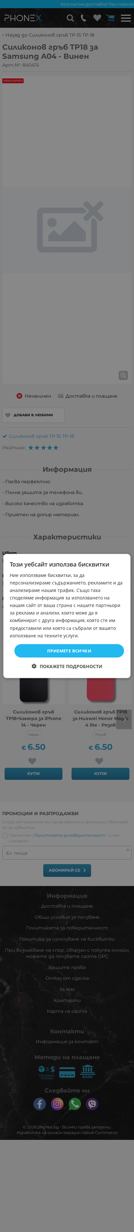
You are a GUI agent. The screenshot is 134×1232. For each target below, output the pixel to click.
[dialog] (66, 616)
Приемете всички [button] (69, 650)
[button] (67, 666)
